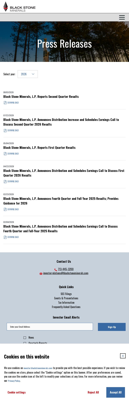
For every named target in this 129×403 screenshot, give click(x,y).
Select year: (9, 74)
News (31, 337)
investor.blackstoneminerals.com (38, 368)
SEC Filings (66, 293)
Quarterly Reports (38, 343)
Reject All (93, 392)
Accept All (115, 392)
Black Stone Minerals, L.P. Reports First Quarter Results (39, 147)
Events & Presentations (66, 298)
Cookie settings (17, 392)
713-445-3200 (64, 269)
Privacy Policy (14, 380)
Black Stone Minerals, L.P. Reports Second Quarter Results (41, 96)
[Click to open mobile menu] (122, 17)
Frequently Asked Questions (66, 307)
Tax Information (66, 302)
